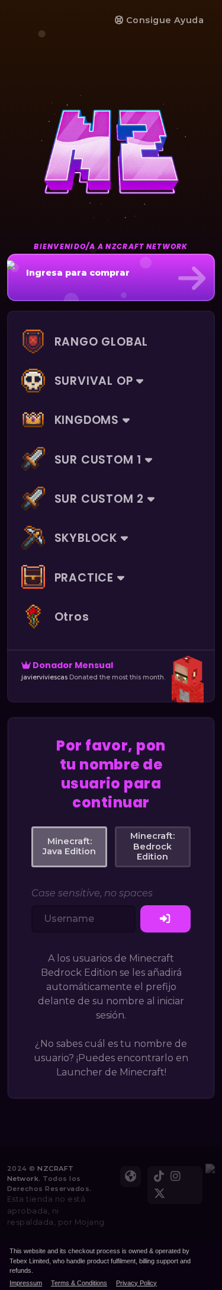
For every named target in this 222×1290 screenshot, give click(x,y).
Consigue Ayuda (163, 20)
